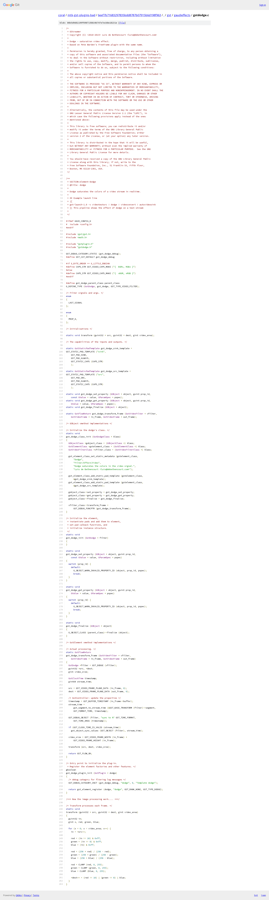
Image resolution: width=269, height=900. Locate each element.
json (263, 895)
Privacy (27, 895)
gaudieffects (182, 15)
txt (256, 895)
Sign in (262, 4)
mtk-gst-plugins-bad (81, 15)
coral (61, 15)
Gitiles (19, 895)
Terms (36, 895)
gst (169, 15)
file (122, 22)
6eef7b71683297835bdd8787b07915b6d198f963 (129, 15)
